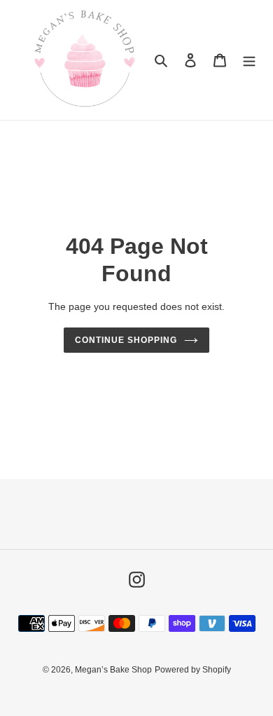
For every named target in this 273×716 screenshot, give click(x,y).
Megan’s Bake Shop (113, 670)
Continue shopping (126, 340)
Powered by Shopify (193, 670)
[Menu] (249, 60)
